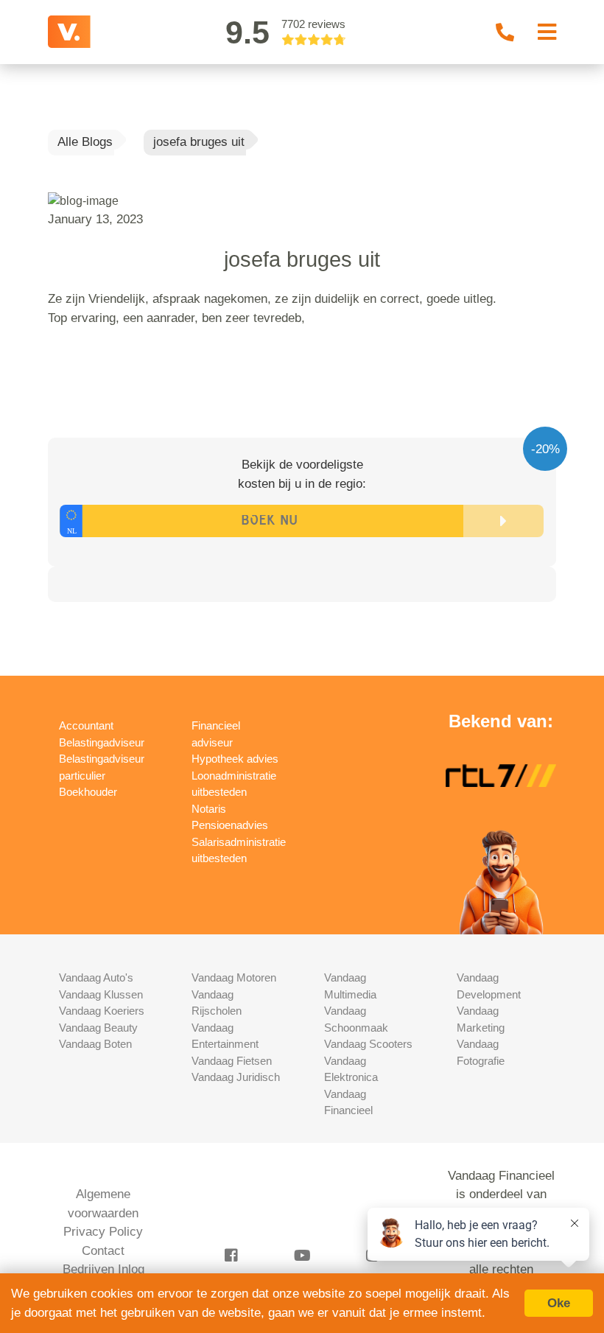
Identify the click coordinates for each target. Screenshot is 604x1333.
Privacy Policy (103, 1232)
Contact (103, 1251)
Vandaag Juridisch (236, 1077)
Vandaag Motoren (234, 977)
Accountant (86, 725)
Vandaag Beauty (98, 1027)
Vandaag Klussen (101, 994)
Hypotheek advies (235, 758)
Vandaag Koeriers (101, 1010)
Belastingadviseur (101, 742)
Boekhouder (88, 792)
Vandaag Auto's (96, 977)
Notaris (209, 808)
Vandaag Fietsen (232, 1060)
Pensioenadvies (230, 825)
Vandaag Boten (95, 1044)
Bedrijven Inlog (103, 1269)
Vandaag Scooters (368, 1044)
